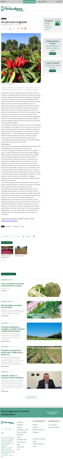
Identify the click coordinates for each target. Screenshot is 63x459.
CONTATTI (35, 427)
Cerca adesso (52, 53)
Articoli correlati (6, 242)
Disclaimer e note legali (39, 439)
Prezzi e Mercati (21, 442)
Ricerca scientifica (21, 432)
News (18, 444)
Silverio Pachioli (5, 315)
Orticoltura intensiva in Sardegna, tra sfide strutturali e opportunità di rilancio (13, 329)
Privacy (35, 441)
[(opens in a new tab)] (44, 314)
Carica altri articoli (31, 397)
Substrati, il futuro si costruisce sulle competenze (12, 376)
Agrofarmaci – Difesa (22, 429)
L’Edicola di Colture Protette (9, 221)
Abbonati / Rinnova (29, 1)
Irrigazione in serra (22, 439)
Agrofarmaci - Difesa (6, 280)
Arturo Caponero (5, 366)
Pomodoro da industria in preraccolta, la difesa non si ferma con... (12, 352)
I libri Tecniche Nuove (54, 427)
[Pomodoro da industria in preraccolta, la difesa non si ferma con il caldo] (44, 359)
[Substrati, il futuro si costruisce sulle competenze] (44, 384)
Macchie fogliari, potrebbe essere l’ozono (11, 306)
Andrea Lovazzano (6, 341)
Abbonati (35, 425)
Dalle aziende (20, 447)
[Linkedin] (10, 429)
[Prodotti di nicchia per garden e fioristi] (7, 250)
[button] (59, 2)
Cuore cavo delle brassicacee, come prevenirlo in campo (12, 285)
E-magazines (52, 25)
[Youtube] (2, 433)
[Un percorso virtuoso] (21, 250)
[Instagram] (6, 429)
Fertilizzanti (20, 434)
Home (2, 16)
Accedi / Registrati (42, 1)
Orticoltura (8, 16)
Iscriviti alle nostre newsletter (52, 413)
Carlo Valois (4, 290)
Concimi (19, 437)
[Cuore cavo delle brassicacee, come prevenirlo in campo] (44, 292)
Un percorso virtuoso (20, 255)
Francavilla (8, 226)
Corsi (18, 449)
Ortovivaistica (15, 226)
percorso (22, 226)
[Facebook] (2, 429)
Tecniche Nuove (52, 425)
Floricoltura (20, 424)
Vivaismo (19, 427)
